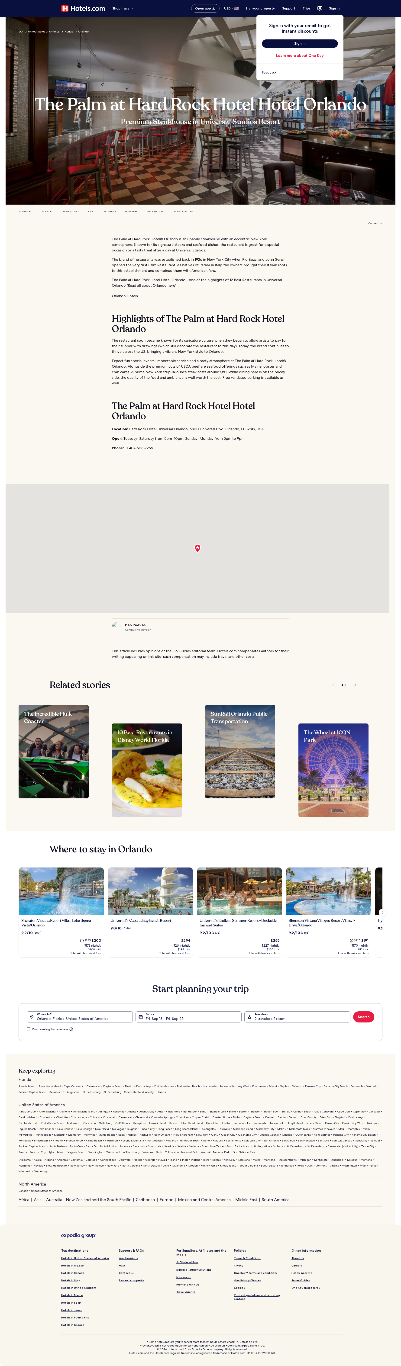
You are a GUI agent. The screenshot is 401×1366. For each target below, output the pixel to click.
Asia (38, 1199)
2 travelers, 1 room (270, 1018)
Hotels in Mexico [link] (72, 1265)
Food (91, 211)
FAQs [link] (122, 1265)
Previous (333, 685)
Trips (306, 8)
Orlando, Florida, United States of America (72, 1018)
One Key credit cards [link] (305, 1287)
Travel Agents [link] (185, 1292)
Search (364, 1017)
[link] (299, 72)
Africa (24, 1199)
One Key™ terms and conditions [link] (256, 1273)
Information (155, 211)
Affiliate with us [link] (187, 1262)
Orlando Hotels (183, 211)
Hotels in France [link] (72, 1295)
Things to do (69, 211)
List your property (260, 8)
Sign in (334, 8)
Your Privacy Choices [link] (247, 1280)
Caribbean (145, 1199)
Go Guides (25, 211)
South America (275, 1199)
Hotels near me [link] (301, 1273)
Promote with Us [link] (187, 1284)
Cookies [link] (239, 1287)
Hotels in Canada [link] (72, 1273)
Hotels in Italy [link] (70, 1280)
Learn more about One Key (300, 55)
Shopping (109, 211)
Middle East (246, 1199)
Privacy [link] (238, 1265)
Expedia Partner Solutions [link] (193, 1269)
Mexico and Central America (204, 1199)
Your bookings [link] (128, 1258)
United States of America (43, 31)
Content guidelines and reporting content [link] (257, 1297)
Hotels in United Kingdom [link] (78, 1287)
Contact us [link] (126, 1273)
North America (32, 1184)
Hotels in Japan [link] (71, 1310)
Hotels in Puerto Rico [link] (75, 1317)
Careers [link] (296, 1265)
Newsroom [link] (183, 1277)
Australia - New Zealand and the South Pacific (88, 1199)
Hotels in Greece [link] (72, 1325)
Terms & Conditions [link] (247, 1258)
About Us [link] (297, 1258)
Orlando (83, 31)
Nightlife (131, 211)
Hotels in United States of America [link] (85, 1258)
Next (353, 685)
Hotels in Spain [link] (71, 1302)
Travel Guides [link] (300, 1280)
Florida (69, 31)
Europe (166, 1199)
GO (21, 31)
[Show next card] (382, 912)
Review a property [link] (131, 1280)
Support (288, 8)
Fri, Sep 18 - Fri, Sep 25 (165, 1018)
